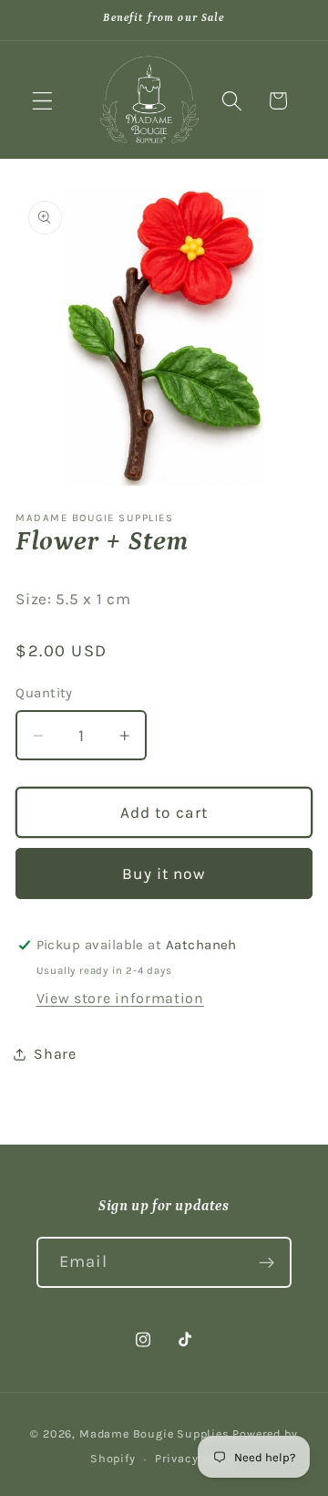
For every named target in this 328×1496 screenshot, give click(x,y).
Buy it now (164, 873)
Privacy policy (196, 1458)
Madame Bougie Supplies (154, 1433)
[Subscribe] (266, 1262)
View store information (120, 998)
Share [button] (55, 1053)
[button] (42, 101)
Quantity (44, 693)
